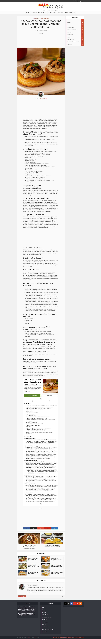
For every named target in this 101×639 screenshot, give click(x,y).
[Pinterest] (77, 603)
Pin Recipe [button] (50, 395)
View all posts (22, 596)
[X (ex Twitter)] (68, 603)
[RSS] (80, 603)
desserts (56, 557)
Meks (29, 637)
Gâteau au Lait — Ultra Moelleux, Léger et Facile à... (56, 566)
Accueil (28, 12)
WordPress (36, 637)
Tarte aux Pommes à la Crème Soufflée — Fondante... (33, 573)
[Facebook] (71, 603)
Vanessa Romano (43, 30)
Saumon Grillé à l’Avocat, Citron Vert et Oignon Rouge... (33, 559)
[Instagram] (65, 603)
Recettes (34, 12)
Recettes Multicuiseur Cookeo (65, 12)
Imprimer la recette (33, 395)
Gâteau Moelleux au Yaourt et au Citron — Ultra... (57, 573)
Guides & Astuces (52, 12)
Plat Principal (34, 557)
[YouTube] (74, 603)
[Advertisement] (41, 40)
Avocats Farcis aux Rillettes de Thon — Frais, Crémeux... (33, 566)
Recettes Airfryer (42, 12)
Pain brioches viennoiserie (43, 18)
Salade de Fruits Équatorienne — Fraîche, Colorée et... (56, 559)
